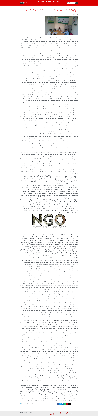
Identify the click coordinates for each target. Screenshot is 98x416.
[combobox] (71, 3)
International (48, 1)
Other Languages (60, 1)
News (54, 1)
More (51, 3)
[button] (58, 404)
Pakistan (42, 1)
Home (38, 1)
